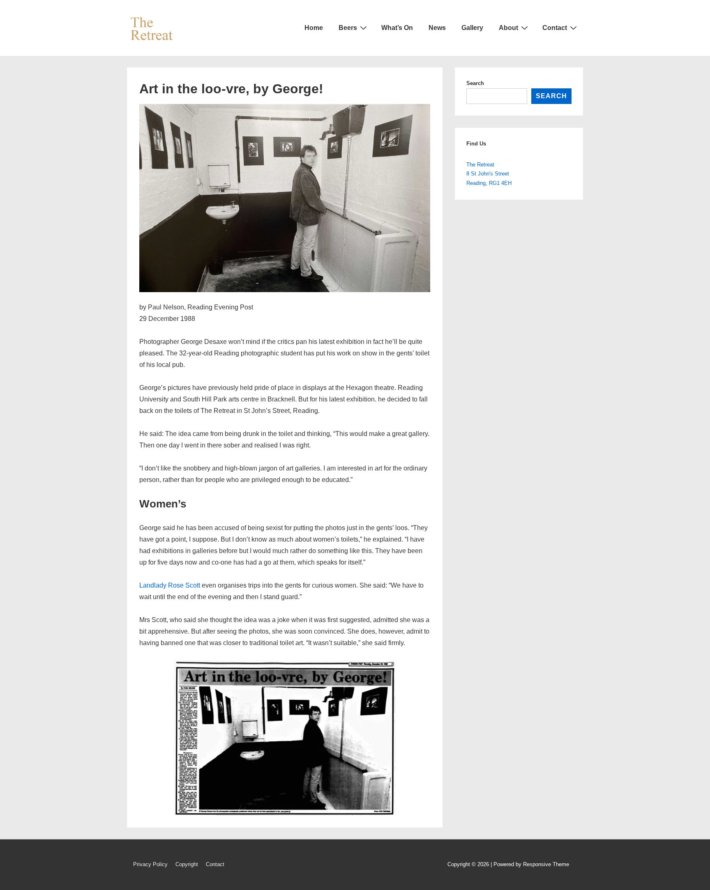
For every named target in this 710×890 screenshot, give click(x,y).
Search (475, 83)
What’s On (397, 27)
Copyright (186, 864)
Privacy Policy (150, 864)
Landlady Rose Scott (169, 585)
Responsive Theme (546, 864)
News (437, 27)
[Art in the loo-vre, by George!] (284, 289)
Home (313, 27)
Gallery (472, 27)
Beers (348, 27)
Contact (554, 27)
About (508, 27)
